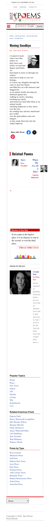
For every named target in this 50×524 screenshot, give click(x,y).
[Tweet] (34, 132)
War (11, 400)
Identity (13, 394)
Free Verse (14, 385)
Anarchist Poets (16, 484)
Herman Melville (17, 424)
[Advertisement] (25, 207)
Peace (12, 382)
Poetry (12, 379)
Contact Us (33, 7)
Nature (12, 388)
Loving (13, 397)
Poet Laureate (15, 452)
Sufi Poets (14, 458)
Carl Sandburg (16, 433)
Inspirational (15, 403)
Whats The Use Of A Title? (35, 165)
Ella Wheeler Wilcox (18, 422)
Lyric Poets (14, 464)
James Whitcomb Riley (19, 430)
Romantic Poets (16, 475)
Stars (23, 159)
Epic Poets (14, 467)
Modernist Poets (16, 455)
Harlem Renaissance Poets (21, 478)
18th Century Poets (18, 472)
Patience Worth (16, 442)
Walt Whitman (16, 439)
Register (23, 7)
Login (15, 7)
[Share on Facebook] (29, 132)
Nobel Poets (15, 481)
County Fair (36, 273)
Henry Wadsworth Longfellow (22, 419)
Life (11, 391)
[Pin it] (13, 136)
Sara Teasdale (15, 436)
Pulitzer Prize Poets (18, 461)
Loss (12, 405)
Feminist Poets (16, 469)
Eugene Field (15, 416)
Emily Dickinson (17, 427)
